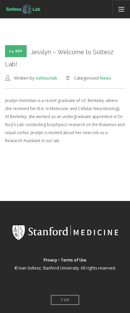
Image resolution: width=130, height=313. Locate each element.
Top (65, 300)
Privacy (50, 260)
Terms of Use (73, 260)
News (105, 78)
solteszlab (46, 78)
